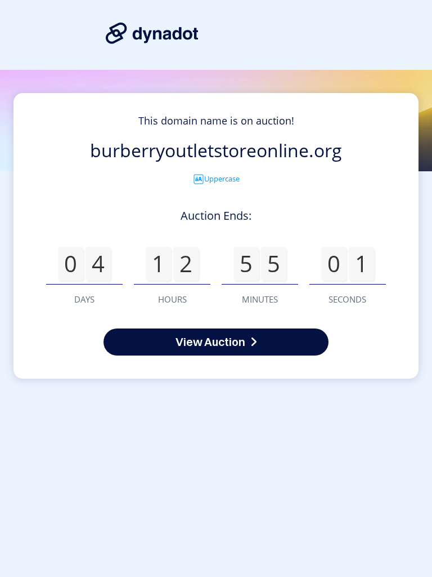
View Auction (210, 342)
